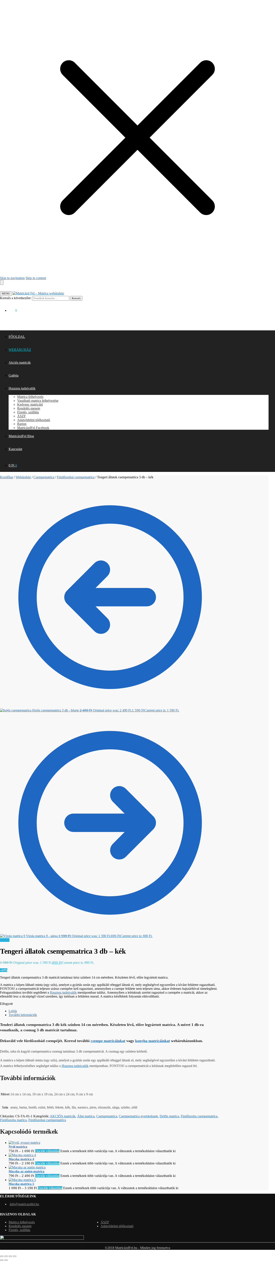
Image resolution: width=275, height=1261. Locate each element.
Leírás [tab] (13, 1011)
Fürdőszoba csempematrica (199, 1116)
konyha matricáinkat (152, 1041)
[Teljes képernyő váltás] (6, 1256)
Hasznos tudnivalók (63, 992)
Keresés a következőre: (15, 298)
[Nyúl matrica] (24, 1142)
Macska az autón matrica (26, 1171)
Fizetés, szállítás (19, 1230)
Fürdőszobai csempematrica (76, 477)
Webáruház (23, 477)
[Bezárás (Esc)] (14, 1256)
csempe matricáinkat (108, 1041)
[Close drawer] (1, 282)
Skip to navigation (12, 278)
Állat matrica (86, 1116)
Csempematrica (44, 477)
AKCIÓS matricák (62, 1116)
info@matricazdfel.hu (24, 1204)
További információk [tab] (23, 1015)
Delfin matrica (169, 1116)
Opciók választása (47, 1151)
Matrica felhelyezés (22, 1222)
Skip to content (36, 278)
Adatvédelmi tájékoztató (117, 1226)
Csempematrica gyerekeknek (138, 1116)
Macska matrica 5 (21, 1184)
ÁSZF (105, 1222)
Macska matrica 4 (21, 1159)
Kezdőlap (6, 477)
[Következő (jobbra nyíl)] (6, 1260)
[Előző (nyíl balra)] (1, 1260)
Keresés (76, 298)
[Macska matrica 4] (22, 1155)
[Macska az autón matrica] (27, 1167)
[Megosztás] (10, 1256)
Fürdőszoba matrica (13, 1120)
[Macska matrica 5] (22, 1180)
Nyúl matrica (18, 1146)
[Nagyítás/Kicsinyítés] (1, 1256)
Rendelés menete (20, 1226)
